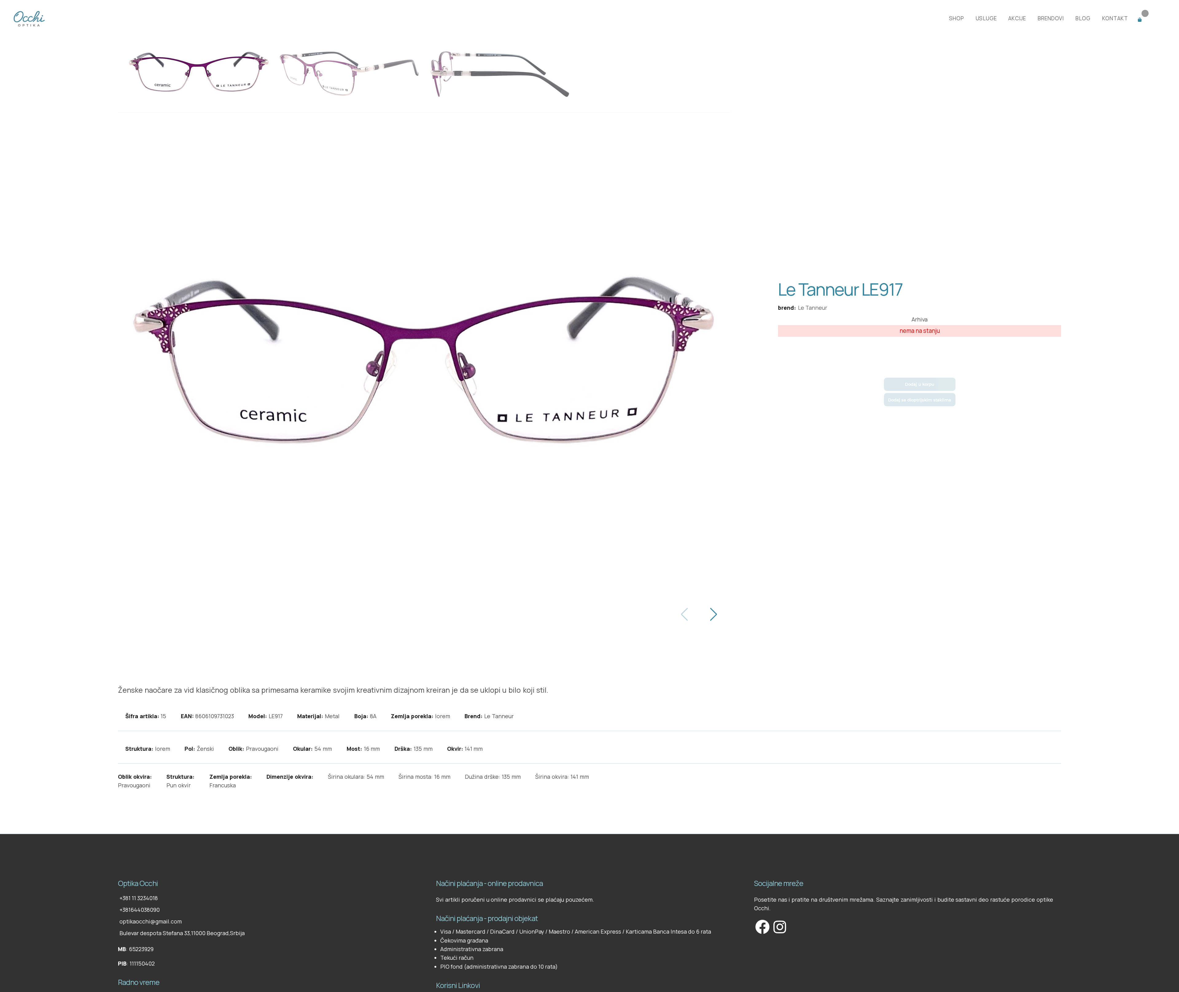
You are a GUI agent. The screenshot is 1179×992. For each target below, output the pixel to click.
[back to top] (118, 864)
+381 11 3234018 (138, 898)
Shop (956, 18)
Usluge (986, 18)
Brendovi (1051, 18)
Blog (1083, 18)
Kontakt (1115, 18)
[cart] (1150, 18)
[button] (713, 614)
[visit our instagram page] (779, 927)
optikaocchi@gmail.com (150, 921)
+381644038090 (139, 909)
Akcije (1017, 18)
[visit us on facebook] (762, 927)
